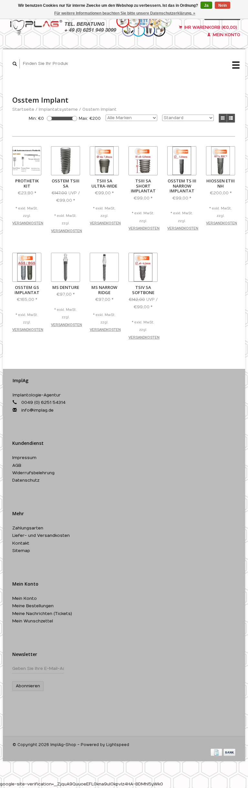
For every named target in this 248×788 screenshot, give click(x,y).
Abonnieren (28, 686)
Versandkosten (27, 223)
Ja (206, 5)
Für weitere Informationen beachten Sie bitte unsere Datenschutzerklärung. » (124, 13)
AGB (16, 465)
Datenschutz (25, 480)
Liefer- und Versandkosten (41, 535)
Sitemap (21, 550)
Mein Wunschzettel (32, 621)
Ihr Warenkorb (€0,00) (210, 27)
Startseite (23, 109)
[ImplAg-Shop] (91, 25)
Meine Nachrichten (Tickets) (42, 613)
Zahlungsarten (27, 528)
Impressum (24, 457)
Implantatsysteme (58, 109)
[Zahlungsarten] (217, 752)
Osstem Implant (99, 109)
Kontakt (20, 543)
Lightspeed (117, 744)
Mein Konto (226, 34)
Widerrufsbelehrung (33, 473)
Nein (222, 5)
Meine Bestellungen (33, 606)
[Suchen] (15, 63)
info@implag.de (37, 410)
